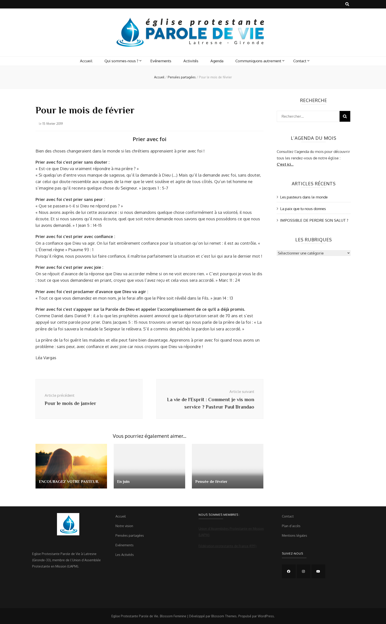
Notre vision (124, 526)
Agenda (216, 60)
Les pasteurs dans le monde (304, 197)
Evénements (160, 60)
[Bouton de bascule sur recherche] (347, 4)
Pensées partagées (129, 535)
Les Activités (124, 555)
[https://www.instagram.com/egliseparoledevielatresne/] (303, 571)
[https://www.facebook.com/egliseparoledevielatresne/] (289, 571)
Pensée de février (211, 481)
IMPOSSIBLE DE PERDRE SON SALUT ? (314, 220)
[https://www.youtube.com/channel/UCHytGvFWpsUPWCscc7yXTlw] (318, 571)
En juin (123, 481)
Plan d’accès (291, 526)
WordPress (266, 616)
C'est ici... (285, 164)
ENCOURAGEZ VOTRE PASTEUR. (69, 481)
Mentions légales (294, 535)
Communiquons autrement (258, 60)
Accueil (86, 60)
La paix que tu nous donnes (303, 208)
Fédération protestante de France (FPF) (227, 546)
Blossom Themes (224, 616)
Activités (190, 60)
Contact (299, 60)
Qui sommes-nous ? (121, 60)
